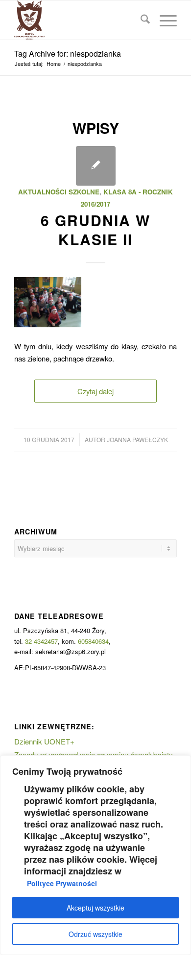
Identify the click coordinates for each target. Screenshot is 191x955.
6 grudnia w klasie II (95, 230)
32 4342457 (41, 641)
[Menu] (163, 20)
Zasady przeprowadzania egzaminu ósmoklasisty (93, 754)
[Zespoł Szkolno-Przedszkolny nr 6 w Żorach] (79, 20)
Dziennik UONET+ (44, 741)
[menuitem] (140, 20)
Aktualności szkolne (58, 191)
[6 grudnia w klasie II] (96, 166)
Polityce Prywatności (62, 883)
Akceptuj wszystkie (95, 908)
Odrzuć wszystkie (95, 934)
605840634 (93, 641)
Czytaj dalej (95, 391)
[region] (95, 855)
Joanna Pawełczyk (137, 439)
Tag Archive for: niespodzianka (67, 53)
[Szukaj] (140, 20)
